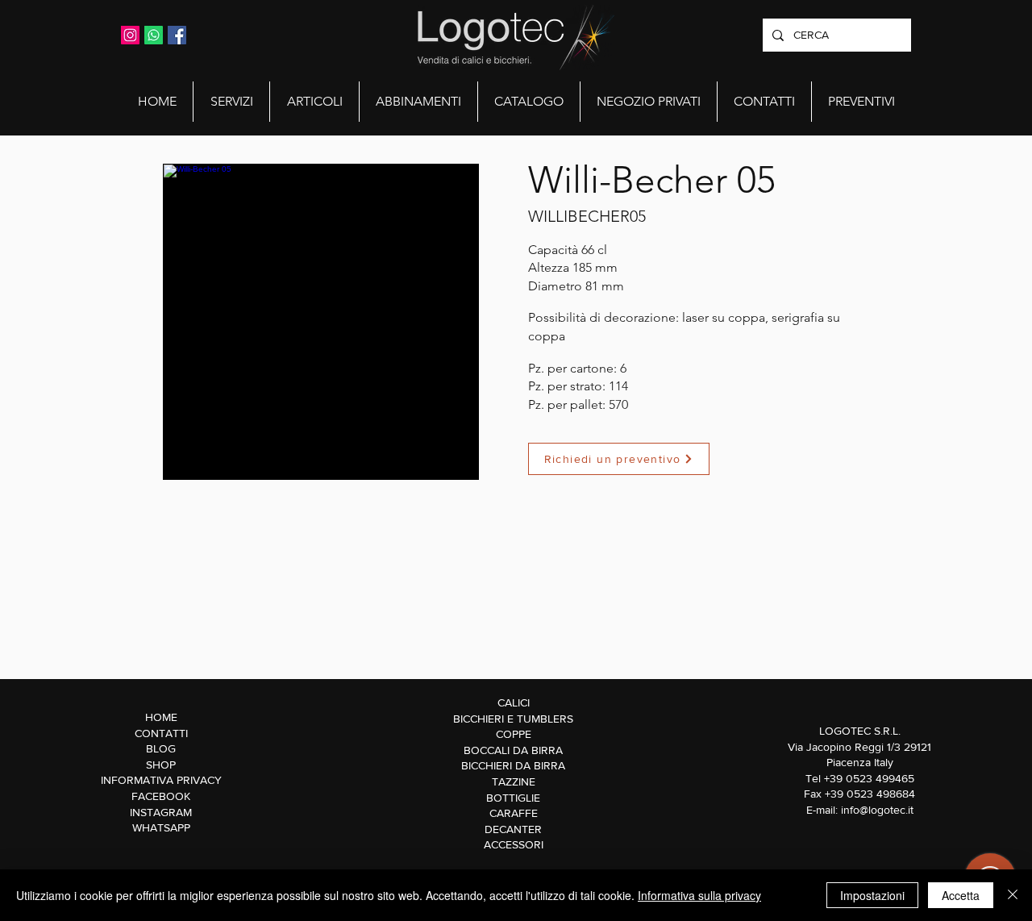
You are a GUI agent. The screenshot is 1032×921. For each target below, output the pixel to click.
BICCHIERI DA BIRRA (513, 765)
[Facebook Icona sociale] (177, 35)
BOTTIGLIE (513, 797)
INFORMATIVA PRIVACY (161, 779)
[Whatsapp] (153, 35)
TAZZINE (513, 781)
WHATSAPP (161, 827)
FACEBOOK (160, 796)
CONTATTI (161, 733)
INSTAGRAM (161, 812)
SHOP (161, 764)
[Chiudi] (1012, 895)
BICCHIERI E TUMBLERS (513, 718)
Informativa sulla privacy (699, 895)
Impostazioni (872, 895)
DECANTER (513, 829)
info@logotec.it (877, 809)
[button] (231, 101)
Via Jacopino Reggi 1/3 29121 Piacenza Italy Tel (859, 762)
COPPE (513, 733)
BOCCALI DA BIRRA (513, 750)
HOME (161, 717)
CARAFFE (513, 812)
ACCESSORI (513, 844)
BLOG (161, 748)
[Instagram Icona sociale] (130, 35)
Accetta (961, 895)
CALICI (513, 702)
